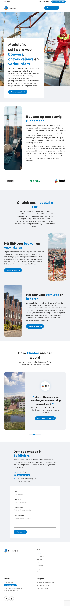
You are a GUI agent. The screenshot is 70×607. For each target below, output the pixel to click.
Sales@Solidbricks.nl (58, 2)
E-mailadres (18, 499)
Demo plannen (52, 8)
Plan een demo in (17, 92)
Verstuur (19, 532)
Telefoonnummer (19, 507)
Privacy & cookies (43, 585)
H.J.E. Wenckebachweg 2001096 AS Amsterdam (13, 589)
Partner (40, 559)
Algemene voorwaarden (45, 582)
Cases (39, 562)
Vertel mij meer (12, 270)
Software (40, 556)
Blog (38, 569)
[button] (30, 434)
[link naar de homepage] (9, 7)
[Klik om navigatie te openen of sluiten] (62, 7)
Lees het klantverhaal (44, 419)
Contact (40, 572)
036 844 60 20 (45, 1)
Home (39, 553)
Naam (16, 491)
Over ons (40, 566)
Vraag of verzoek (19, 515)
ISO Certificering (43, 589)
